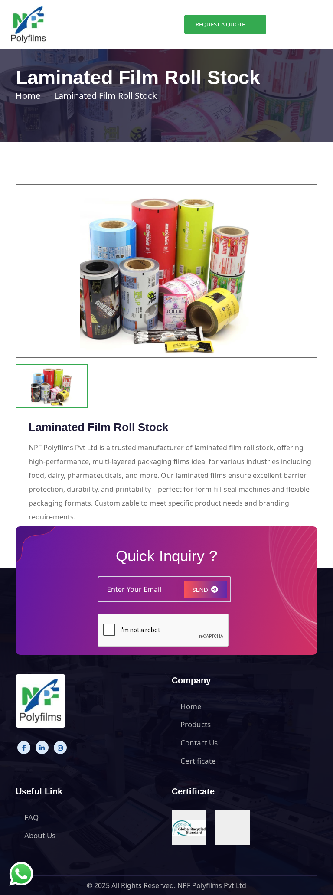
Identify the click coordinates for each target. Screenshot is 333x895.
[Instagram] (60, 747)
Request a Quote (221, 24)
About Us (40, 835)
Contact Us (199, 743)
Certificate (198, 761)
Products (195, 724)
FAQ (31, 817)
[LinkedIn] (42, 747)
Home (28, 95)
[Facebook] (23, 747)
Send (200, 590)
